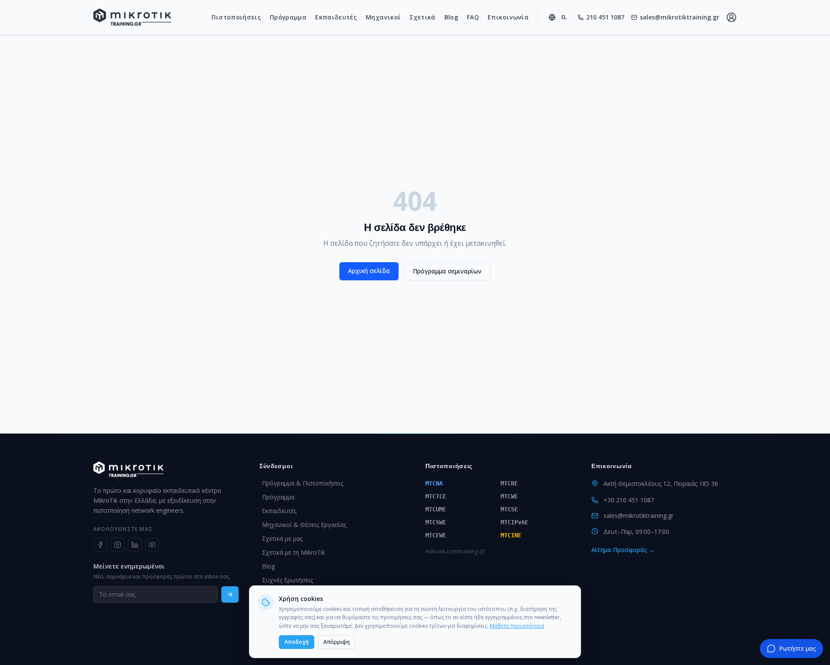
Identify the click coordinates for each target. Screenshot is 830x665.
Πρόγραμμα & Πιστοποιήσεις (302, 483)
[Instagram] (117, 545)
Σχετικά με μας (282, 538)
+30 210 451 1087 (628, 500)
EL (564, 17)
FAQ (473, 17)
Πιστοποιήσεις (236, 17)
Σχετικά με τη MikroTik (293, 552)
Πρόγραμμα (288, 17)
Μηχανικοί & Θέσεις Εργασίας (304, 524)
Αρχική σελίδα (369, 271)
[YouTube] (152, 545)
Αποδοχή (296, 642)
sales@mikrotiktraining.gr (679, 17)
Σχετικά (422, 17)
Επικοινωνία (508, 17)
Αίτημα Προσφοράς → (623, 550)
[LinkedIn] (135, 545)
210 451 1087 (605, 17)
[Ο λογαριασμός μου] (731, 17)
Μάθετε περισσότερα (517, 626)
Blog (451, 17)
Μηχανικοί (383, 17)
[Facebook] (100, 545)
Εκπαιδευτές (336, 17)
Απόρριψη (336, 642)
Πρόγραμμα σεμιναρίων (447, 271)
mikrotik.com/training (451, 551)
